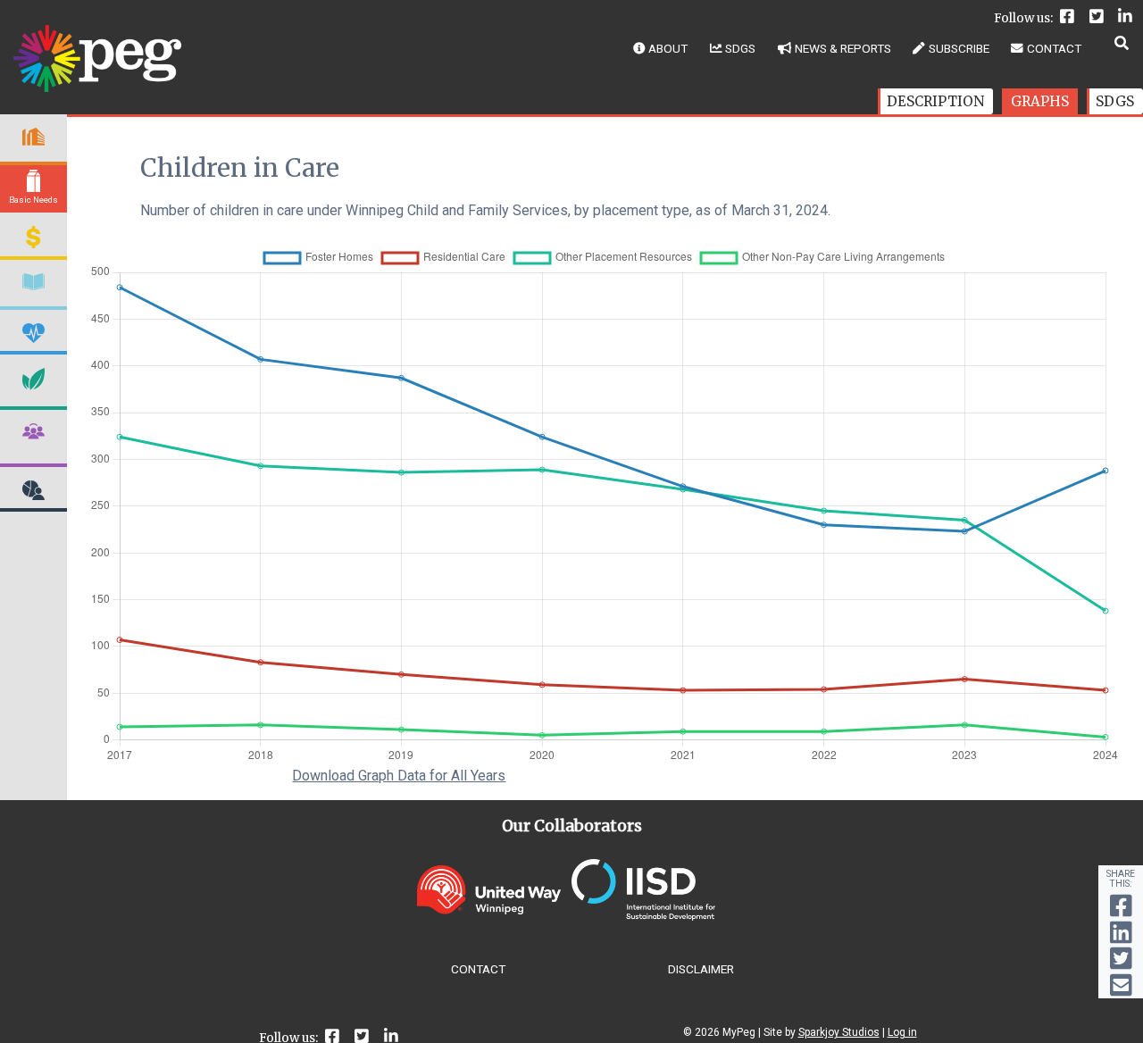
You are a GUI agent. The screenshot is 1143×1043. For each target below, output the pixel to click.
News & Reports (843, 48)
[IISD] (643, 915)
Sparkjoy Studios (839, 1032)
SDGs (740, 48)
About (668, 48)
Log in (902, 1032)
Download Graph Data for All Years (398, 775)
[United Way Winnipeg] (489, 909)
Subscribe (959, 48)
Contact (1054, 48)
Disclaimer (701, 969)
